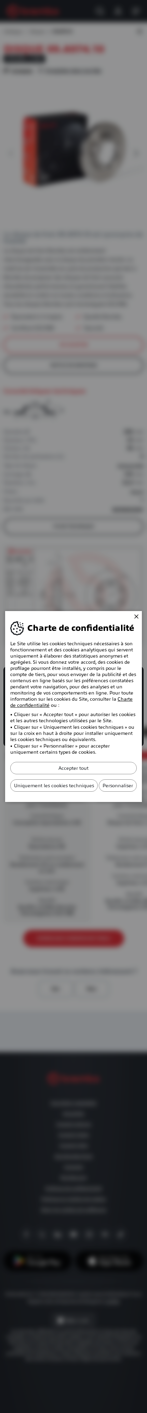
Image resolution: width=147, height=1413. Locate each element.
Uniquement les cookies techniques (54, 785)
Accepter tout (73, 768)
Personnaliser (118, 785)
